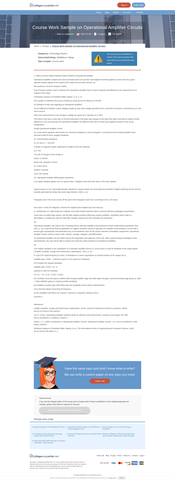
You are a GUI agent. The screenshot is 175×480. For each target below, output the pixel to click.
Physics (64, 53)
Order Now (138, 5)
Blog (107, 12)
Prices (98, 12)
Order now (100, 381)
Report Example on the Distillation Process (49, 427)
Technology (55, 53)
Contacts (139, 12)
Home (37, 46)
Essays (116, 12)
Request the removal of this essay (64, 410)
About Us (126, 455)
